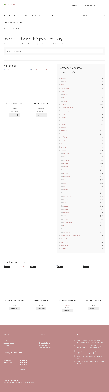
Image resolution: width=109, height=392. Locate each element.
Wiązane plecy (67, 222)
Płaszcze (63, 140)
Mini (64, 186)
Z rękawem (66, 232)
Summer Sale (24, 16)
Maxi (64, 180)
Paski (64, 81)
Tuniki (65, 101)
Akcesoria (64, 78)
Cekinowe (66, 160)
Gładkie (65, 173)
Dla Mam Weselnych (67, 108)
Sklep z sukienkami (9, 16)
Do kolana (66, 167)
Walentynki (64, 242)
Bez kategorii (65, 88)
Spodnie (63, 147)
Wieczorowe (66, 226)
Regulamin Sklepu (44, 343)
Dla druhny (64, 104)
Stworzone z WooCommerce (25, 382)
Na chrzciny (64, 130)
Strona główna (9, 29)
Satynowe (66, 212)
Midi (64, 183)
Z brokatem (66, 229)
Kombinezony (65, 121)
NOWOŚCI (33, 16)
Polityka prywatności (45, 347)
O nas (5, 340)
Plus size (65, 206)
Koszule (65, 94)
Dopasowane (67, 170)
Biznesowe (66, 157)
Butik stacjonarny (9, 343)
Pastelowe (66, 203)
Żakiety (63, 248)
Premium (66, 209)
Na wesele (66, 199)
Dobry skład (64, 114)
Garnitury (64, 117)
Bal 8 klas (66, 153)
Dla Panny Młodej (66, 111)
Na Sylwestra (67, 196)
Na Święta (64, 137)
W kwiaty (66, 219)
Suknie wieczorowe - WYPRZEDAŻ (70, 235)
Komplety (64, 124)
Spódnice (63, 144)
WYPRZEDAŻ (64, 245)
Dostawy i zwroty (44, 16)
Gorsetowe (66, 176)
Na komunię (64, 134)
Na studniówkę (67, 193)
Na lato (65, 189)
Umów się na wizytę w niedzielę (13, 22)
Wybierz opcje (14, 115)
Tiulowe (65, 216)
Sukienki (63, 150)
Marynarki (64, 127)
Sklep (40, 340)
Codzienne (66, 163)
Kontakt (54, 16)
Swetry (65, 98)
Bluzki (63, 91)
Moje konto (75, 5)
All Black (63, 85)
